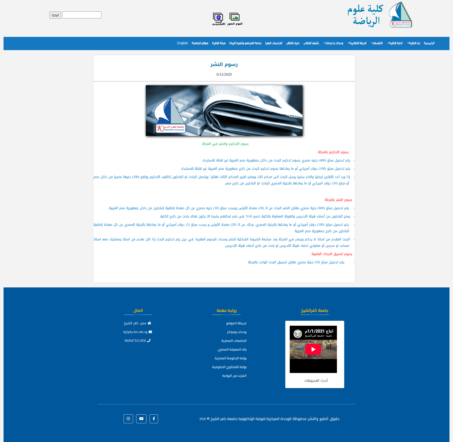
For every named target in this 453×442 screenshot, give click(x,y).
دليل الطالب (292, 43)
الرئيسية (429, 43)
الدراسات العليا (273, 43)
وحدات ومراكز (237, 332)
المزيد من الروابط (234, 376)
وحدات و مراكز (334, 43)
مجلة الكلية (219, 43)
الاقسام (378, 43)
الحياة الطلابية (358, 43)
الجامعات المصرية (234, 341)
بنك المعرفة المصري (232, 349)
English (182, 43)
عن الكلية (414, 43)
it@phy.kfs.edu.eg (136, 332)
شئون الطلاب (311, 43)
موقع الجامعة (200, 43)
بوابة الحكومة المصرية (231, 358)
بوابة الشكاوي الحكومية (229, 367)
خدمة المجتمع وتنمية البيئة (245, 43)
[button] (154, 418)
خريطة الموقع (236, 323)
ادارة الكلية (396, 43)
